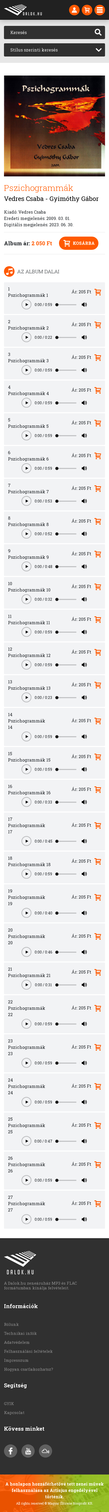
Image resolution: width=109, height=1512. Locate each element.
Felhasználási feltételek (28, 1351)
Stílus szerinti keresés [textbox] (34, 50)
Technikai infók (20, 1333)
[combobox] (54, 50)
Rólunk (11, 1324)
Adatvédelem (17, 1342)
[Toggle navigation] (99, 10)
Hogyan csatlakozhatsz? (28, 1369)
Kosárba (84, 243)
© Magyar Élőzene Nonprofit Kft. (68, 1503)
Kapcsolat (14, 1412)
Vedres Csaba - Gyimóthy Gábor (51, 198)
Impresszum (16, 1360)
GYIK (9, 1403)
